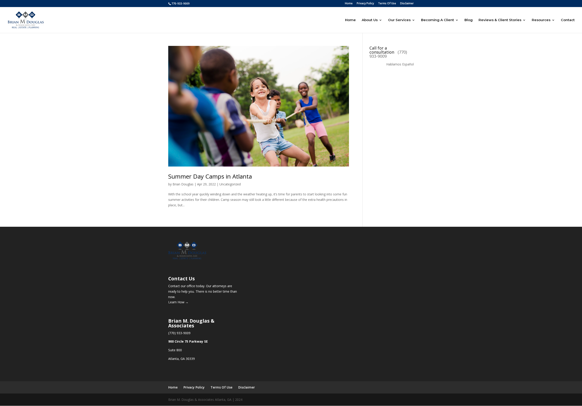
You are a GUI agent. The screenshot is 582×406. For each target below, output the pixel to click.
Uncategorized (230, 184)
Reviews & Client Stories (500, 20)
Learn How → (178, 302)
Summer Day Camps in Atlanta (210, 176)
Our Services (399, 20)
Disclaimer (407, 3)
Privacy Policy (365, 3)
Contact (568, 20)
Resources (541, 20)
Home (349, 3)
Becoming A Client (437, 20)
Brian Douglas (183, 184)
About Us (370, 20)
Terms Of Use (387, 3)
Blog (468, 20)
